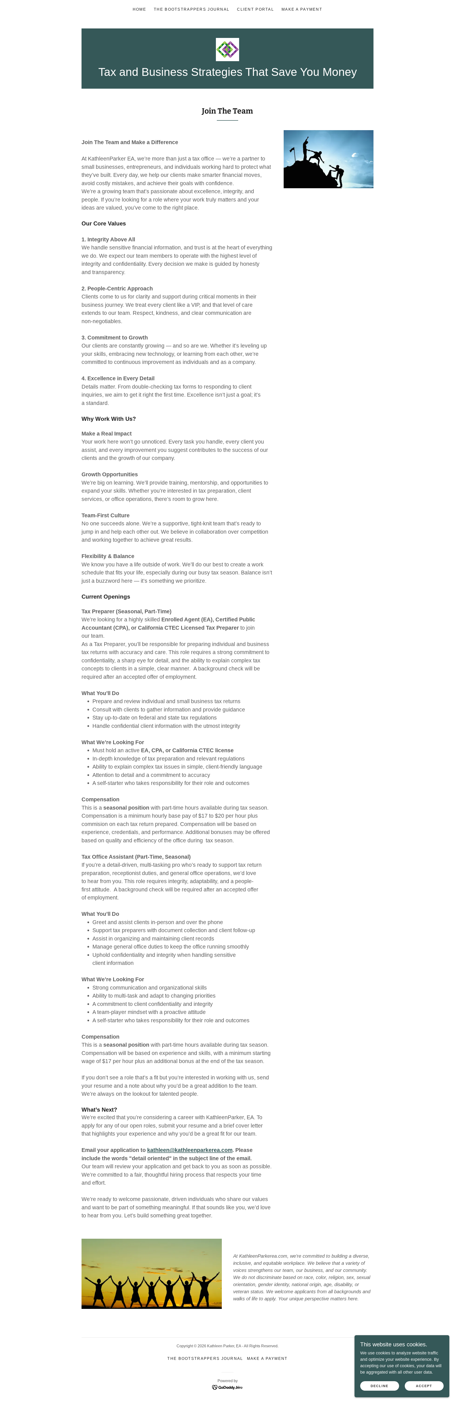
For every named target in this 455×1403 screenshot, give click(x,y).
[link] (227, 49)
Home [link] (139, 9)
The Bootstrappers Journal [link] (191, 9)
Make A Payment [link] (302, 9)
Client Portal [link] (255, 9)
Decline (379, 1386)
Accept (424, 1386)
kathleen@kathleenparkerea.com (189, 1150)
